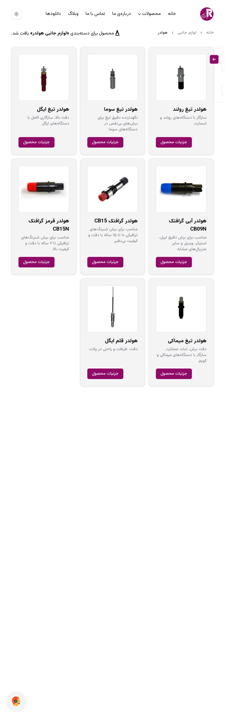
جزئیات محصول (174, 142)
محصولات (151, 14)
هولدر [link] (163, 33)
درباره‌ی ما (121, 14)
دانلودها (53, 14)
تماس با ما (95, 14)
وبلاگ (73, 14)
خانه (172, 14)
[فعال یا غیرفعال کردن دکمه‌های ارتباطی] (16, 701)
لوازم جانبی (187, 33)
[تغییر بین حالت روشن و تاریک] (16, 14)
